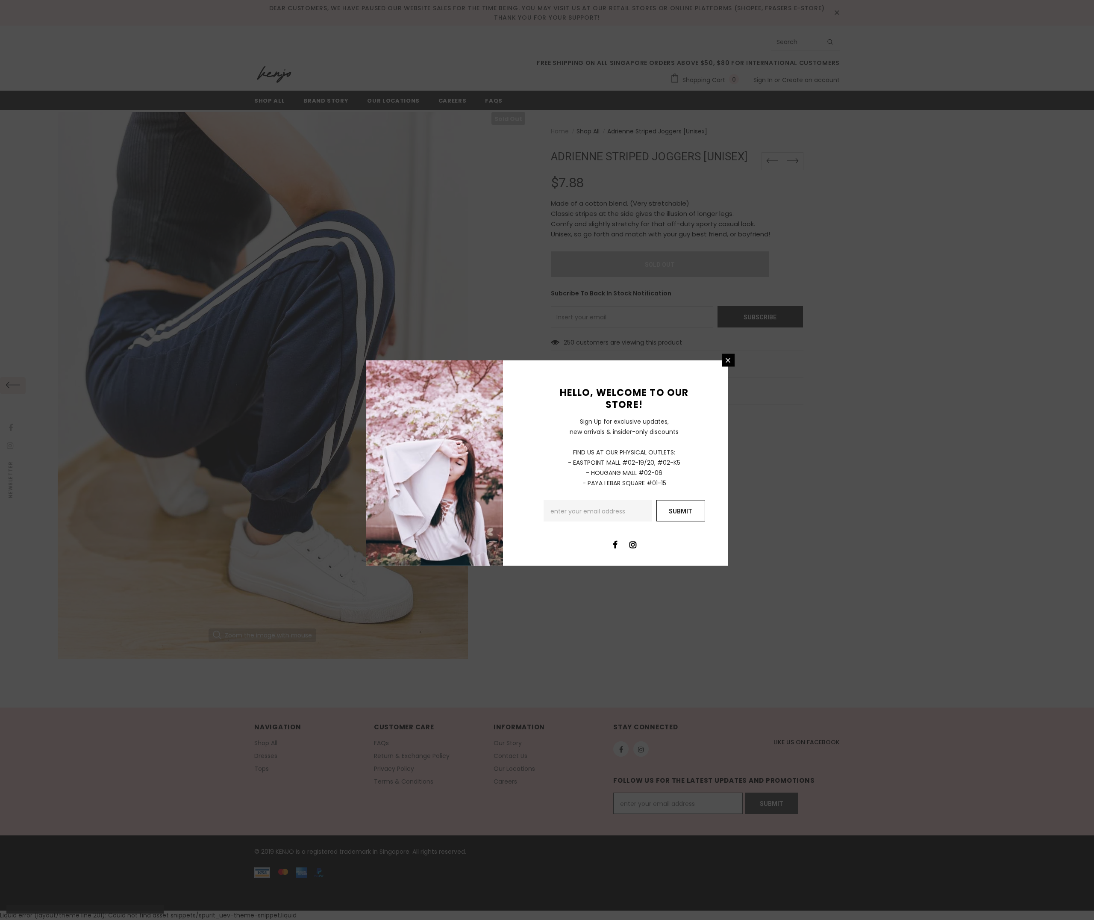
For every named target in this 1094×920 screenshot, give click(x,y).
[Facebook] (615, 544)
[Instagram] (632, 544)
